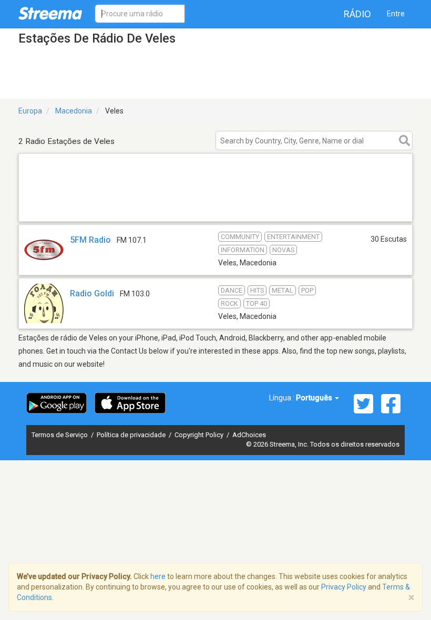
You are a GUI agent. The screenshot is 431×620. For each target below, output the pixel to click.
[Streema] (50, 13)
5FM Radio (90, 240)
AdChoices (249, 435)
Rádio (357, 13)
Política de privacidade (132, 435)
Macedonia (73, 111)
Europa (30, 111)
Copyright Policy (200, 435)
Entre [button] (396, 13)
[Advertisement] (215, 207)
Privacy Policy (343, 587)
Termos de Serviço (60, 435)
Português (315, 398)
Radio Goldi (92, 293)
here (158, 576)
